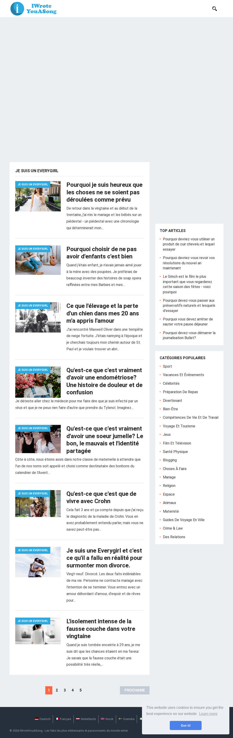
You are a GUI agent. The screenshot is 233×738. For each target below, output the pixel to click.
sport (167, 366)
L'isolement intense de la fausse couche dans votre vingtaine (100, 628)
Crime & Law (173, 528)
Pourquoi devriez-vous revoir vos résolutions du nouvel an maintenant (189, 263)
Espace (169, 494)
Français (65, 719)
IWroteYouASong (31, 730)
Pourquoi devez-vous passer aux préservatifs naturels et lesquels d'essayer (189, 305)
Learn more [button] (208, 714)
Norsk (110, 719)
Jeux (167, 434)
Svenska (128, 719)
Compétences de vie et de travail (190, 417)
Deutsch (45, 719)
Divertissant (172, 400)
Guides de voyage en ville (184, 520)
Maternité (171, 511)
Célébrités (171, 383)
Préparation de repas (180, 392)
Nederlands (88, 719)
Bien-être (170, 409)
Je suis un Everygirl (33, 184)
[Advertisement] (116, 51)
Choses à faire (175, 469)
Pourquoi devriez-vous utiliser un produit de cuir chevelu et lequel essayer (189, 244)
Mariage (169, 477)
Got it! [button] (186, 725)
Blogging (170, 460)
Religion (169, 485)
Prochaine (134, 690)
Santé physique (175, 452)
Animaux (169, 503)
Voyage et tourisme (179, 426)
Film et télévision (177, 443)
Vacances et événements (183, 375)
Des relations (174, 537)
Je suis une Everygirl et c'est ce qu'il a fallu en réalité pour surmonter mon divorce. (104, 558)
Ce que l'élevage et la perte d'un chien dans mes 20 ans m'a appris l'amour (102, 313)
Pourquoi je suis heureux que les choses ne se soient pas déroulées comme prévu (104, 192)
